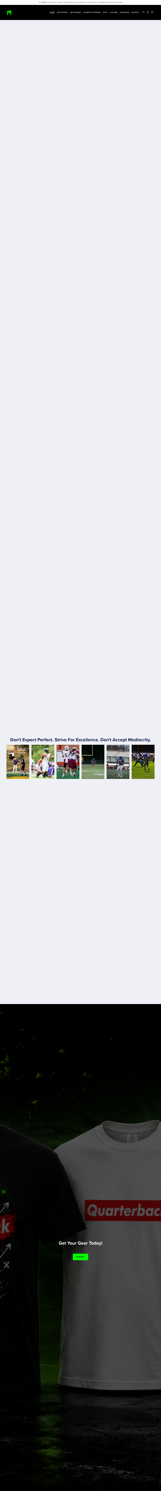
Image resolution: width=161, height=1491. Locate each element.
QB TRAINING (75, 12)
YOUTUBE (114, 12)
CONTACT (135, 12)
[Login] (148, 12)
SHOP (105, 12)
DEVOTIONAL (62, 12)
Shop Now (80, 1257)
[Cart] (153, 12)
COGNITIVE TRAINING (91, 12)
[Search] (144, 12)
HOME (52, 12)
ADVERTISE (124, 12)
